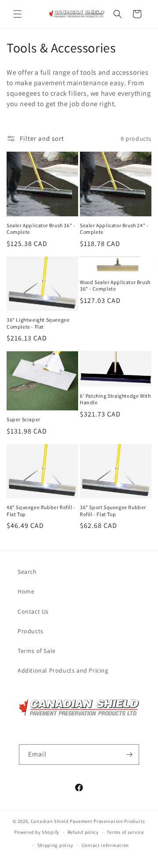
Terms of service (125, 832)
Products (30, 631)
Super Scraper (23, 419)
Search (27, 572)
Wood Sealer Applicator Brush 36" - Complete (115, 285)
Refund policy (83, 832)
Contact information (105, 845)
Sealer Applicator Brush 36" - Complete (41, 229)
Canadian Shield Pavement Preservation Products (88, 821)
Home (26, 591)
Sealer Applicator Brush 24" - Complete (114, 229)
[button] (17, 14)
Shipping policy (55, 845)
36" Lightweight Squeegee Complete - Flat (38, 323)
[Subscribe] (129, 754)
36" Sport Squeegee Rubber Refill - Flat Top (113, 510)
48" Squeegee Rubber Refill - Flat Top (41, 510)
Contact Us (33, 611)
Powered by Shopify (36, 832)
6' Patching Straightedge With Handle (115, 399)
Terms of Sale (37, 651)
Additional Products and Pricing (63, 670)
